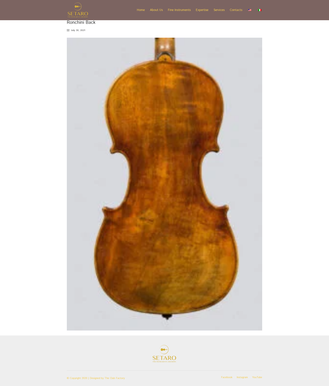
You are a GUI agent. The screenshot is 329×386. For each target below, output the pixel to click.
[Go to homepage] (78, 10)
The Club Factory (115, 378)
